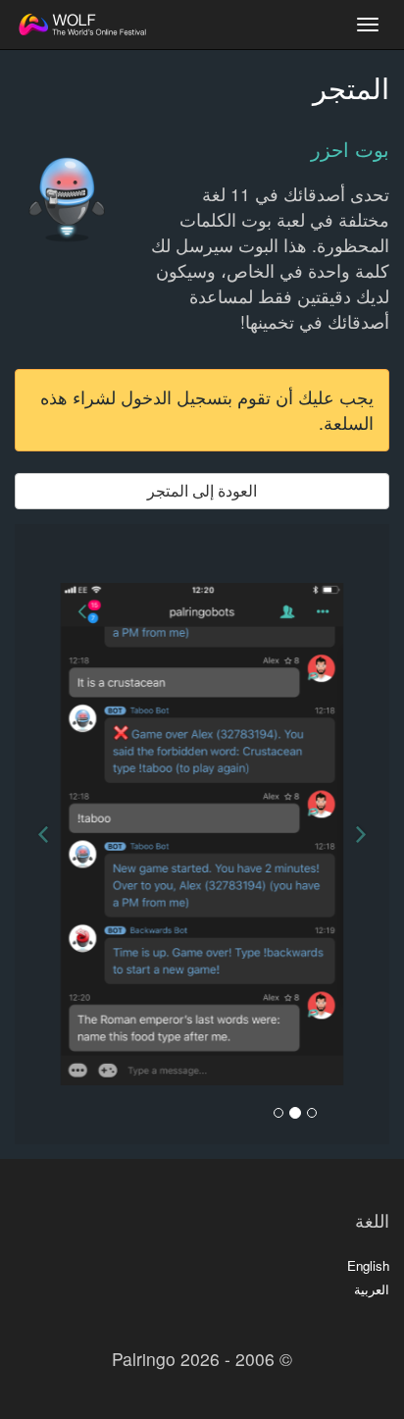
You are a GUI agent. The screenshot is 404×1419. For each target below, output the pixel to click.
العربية (371, 1289)
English (368, 1265)
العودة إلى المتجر (202, 490)
